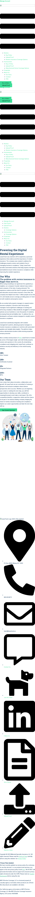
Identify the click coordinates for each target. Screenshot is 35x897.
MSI (20, 338)
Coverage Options (11, 230)
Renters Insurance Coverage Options (17, 59)
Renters (6, 228)
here (23, 869)
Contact (8, 77)
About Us (6, 238)
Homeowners (8, 232)
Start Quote (7, 223)
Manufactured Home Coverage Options (17, 68)
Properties (7, 70)
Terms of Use (23, 856)
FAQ (7, 79)
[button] (17, 31)
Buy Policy (9, 55)
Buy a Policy (9, 64)
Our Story (8, 74)
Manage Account (9, 221)
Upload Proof (10, 57)
